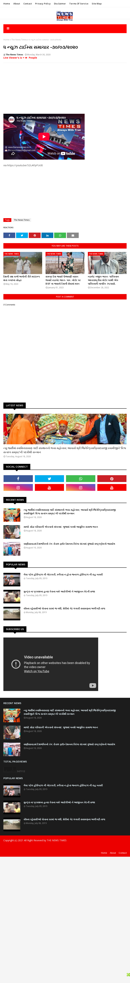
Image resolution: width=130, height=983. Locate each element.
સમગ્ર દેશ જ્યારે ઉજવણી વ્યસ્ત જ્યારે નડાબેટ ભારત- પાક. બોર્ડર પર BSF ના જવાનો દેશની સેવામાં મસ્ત (63, 280)
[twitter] (49, 478)
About (16, 3)
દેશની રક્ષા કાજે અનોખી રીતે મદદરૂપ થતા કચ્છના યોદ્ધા (21, 278)
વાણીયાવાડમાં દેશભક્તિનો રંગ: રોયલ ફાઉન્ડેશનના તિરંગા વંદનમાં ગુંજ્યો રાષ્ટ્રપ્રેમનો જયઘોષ (69, 543)
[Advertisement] (65, 90)
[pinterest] (112, 478)
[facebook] (18, 478)
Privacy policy (43, 3)
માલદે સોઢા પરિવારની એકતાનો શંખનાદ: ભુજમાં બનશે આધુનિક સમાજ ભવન (61, 526)
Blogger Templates (62, 847)
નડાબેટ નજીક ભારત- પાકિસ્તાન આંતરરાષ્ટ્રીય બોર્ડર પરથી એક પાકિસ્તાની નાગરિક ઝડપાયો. (103, 280)
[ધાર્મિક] (65, 429)
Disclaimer (60, 3)
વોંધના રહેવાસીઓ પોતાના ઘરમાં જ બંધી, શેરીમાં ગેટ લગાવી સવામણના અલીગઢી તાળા (64, 608)
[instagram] (18, 487)
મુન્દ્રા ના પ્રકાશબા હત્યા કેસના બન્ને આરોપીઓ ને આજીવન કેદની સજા (59, 591)
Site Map (97, 3)
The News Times (19, 39)
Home (6, 3)
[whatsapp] (80, 478)
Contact (27, 3)
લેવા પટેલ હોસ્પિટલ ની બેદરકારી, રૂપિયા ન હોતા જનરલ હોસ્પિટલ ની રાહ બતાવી (63, 574)
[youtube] (49, 487)
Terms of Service (78, 3)
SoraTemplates (27, 847)
